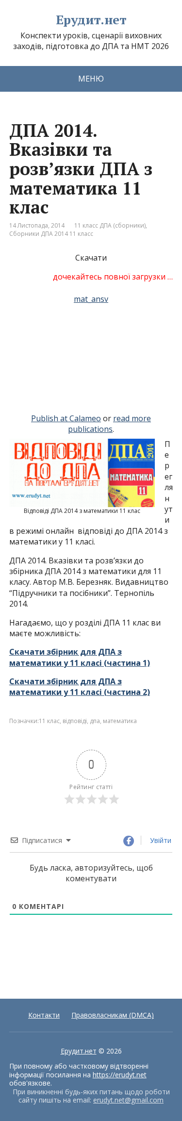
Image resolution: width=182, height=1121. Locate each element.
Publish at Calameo (66, 418)
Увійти (159, 840)
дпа (95, 721)
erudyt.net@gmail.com (128, 1100)
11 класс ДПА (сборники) (110, 225)
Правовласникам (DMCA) (112, 1015)
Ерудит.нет (91, 20)
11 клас (49, 721)
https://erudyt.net (120, 1074)
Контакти (44, 1015)
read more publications (109, 423)
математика (120, 721)
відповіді (75, 721)
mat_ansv (91, 299)
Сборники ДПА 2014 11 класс (51, 234)
